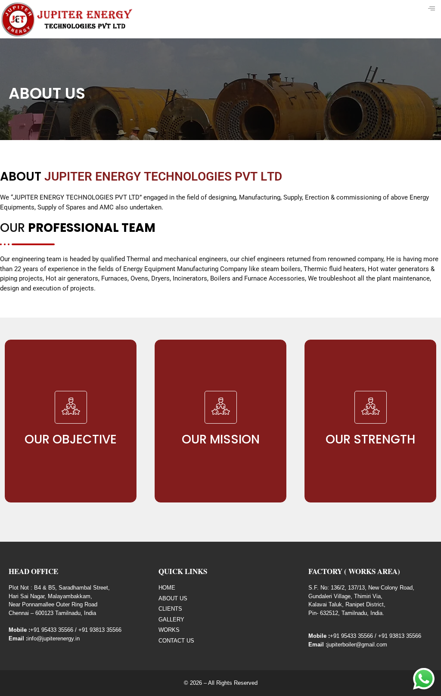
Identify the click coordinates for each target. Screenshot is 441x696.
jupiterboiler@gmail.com (357, 644)
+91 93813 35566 (99, 630)
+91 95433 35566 (51, 630)
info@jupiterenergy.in (54, 638)
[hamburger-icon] (431, 8)
